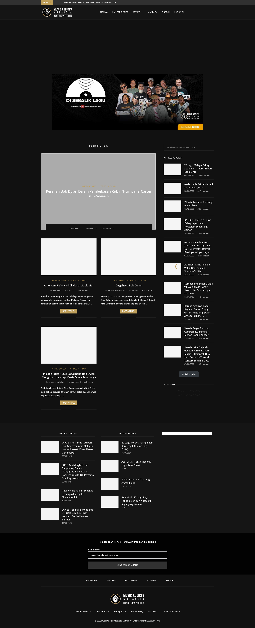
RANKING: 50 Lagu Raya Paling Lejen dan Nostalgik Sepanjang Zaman (197, 224)
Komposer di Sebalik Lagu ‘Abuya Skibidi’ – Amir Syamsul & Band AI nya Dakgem (198, 288)
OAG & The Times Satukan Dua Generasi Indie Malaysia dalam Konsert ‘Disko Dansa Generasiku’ (77, 447)
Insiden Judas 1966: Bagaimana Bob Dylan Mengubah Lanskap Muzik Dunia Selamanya (69, 375)
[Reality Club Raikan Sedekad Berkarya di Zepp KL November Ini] (50, 495)
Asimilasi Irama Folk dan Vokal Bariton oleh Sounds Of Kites (197, 268)
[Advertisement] (127, 49)
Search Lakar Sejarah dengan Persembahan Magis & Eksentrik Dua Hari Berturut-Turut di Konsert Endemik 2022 (197, 354)
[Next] (59, 2)
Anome (57, 290)
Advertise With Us (83, 611)
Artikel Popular (189, 374)
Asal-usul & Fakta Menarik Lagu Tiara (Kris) (199, 186)
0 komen (89, 228)
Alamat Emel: (94, 549)
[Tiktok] (208, 12)
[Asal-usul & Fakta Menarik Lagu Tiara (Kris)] (172, 188)
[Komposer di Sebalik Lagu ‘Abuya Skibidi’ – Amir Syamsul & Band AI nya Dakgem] (172, 288)
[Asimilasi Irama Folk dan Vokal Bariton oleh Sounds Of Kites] (172, 269)
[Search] (212, 12)
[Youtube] (204, 12)
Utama (104, 12)
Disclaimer (152, 611)
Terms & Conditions (171, 611)
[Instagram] (201, 12)
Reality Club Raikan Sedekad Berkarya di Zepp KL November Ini (77, 494)
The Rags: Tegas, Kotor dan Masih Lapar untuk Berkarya (89, 2)
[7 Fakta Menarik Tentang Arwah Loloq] (172, 206)
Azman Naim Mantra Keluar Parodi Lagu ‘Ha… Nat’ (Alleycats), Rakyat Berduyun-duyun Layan (198, 247)
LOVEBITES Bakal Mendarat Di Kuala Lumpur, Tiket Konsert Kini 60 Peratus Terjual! (77, 514)
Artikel (137, 12)
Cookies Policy (102, 611)
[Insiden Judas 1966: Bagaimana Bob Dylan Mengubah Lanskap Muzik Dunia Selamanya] (69, 345)
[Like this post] (117, 228)
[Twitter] (197, 12)
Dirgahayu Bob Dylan (129, 285)
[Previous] (56, 2)
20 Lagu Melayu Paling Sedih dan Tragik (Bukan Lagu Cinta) (198, 168)
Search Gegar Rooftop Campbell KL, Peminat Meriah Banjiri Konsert (196, 332)
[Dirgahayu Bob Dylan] (128, 256)
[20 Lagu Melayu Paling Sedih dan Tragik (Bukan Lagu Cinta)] (172, 169)
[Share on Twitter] (125, 228)
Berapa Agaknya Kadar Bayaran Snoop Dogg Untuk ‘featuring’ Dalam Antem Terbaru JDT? (197, 310)
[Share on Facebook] (121, 228)
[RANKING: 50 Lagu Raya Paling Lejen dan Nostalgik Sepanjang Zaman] (172, 224)
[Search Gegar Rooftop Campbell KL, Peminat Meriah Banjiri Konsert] (172, 332)
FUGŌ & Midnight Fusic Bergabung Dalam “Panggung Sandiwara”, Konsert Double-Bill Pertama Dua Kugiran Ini (78, 471)
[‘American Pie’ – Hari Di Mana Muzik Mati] (69, 256)
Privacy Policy (120, 611)
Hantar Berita (120, 12)
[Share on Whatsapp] (129, 228)
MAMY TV (152, 12)
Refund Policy (137, 611)
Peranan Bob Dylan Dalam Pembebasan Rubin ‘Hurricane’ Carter (98, 191)
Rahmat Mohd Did (117, 290)
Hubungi (179, 12)
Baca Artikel (69, 311)
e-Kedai (166, 12)
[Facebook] (193, 12)
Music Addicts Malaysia (99, 196)
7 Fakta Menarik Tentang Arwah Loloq (198, 203)
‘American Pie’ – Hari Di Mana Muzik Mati (69, 285)
